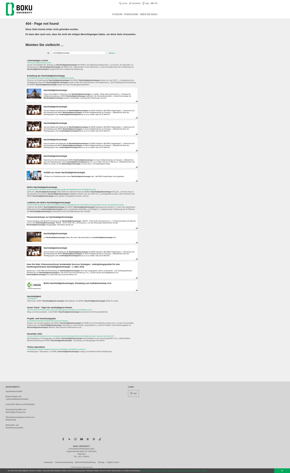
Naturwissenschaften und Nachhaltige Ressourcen (16, 411)
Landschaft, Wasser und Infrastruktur (20, 404)
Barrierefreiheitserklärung (85, 462)
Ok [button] (282, 470)
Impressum (48, 462)
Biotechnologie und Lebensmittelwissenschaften (17, 397)
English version (113, 462)
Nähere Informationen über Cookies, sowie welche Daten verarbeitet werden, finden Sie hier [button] (174, 471)
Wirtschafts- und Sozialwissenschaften (14, 426)
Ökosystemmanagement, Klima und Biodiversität (20, 418)
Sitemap (101, 462)
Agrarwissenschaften (14, 391)
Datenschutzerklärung (64, 462)
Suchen (112, 53)
